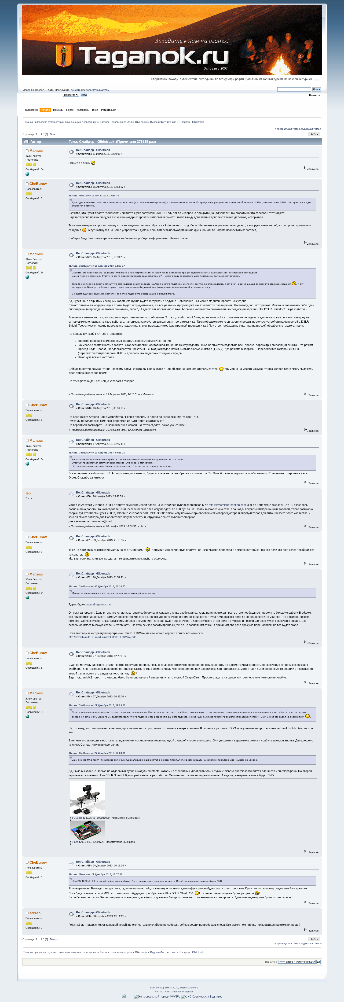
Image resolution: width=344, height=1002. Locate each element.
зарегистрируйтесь (97, 89)
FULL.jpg (76, 817)
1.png (74, 841)
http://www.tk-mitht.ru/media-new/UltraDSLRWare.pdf (102, 637)
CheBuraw (38, 184)
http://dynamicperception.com (227, 505)
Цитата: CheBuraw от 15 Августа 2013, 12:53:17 (97, 266)
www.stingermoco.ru (99, 604)
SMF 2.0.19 (156, 987)
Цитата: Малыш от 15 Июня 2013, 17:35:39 (94, 195)
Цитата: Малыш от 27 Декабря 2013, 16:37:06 (95, 874)
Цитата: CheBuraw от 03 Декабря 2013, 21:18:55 (97, 586)
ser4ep (34, 913)
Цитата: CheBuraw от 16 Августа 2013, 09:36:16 (97, 452)
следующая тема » (310, 128)
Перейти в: (271, 962)
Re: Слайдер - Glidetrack (93, 150)
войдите (76, 89)
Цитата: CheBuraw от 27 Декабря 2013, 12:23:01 (97, 705)
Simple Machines (188, 987)
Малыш (36, 151)
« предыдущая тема (286, 128)
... (39, 134)
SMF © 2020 (171, 987)
